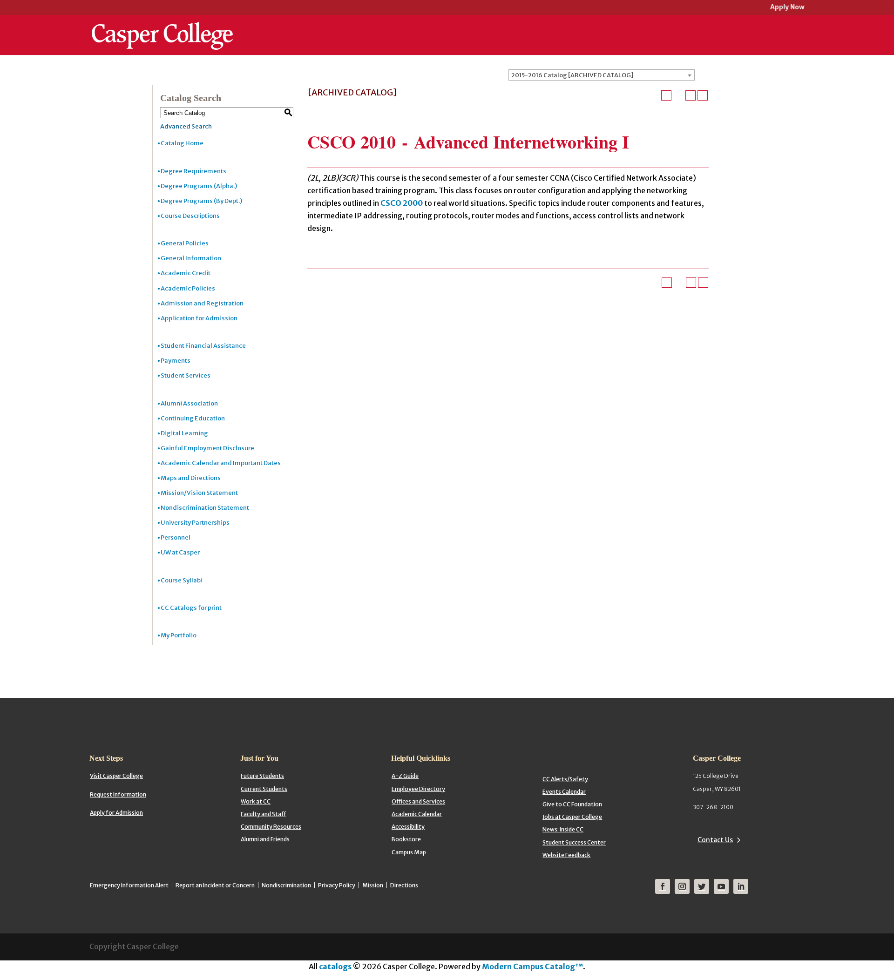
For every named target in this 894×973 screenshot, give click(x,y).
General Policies (185, 243)
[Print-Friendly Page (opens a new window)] (690, 95)
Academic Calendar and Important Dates (221, 463)
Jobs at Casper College (572, 816)
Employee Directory (418, 788)
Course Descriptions (190, 216)
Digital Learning (184, 433)
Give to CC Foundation (572, 804)
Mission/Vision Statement (199, 493)
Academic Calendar (417, 814)
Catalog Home (182, 143)
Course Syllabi (182, 580)
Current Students (264, 788)
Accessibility (408, 826)
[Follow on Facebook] (662, 886)
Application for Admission (199, 318)
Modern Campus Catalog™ (532, 966)
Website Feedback (566, 854)
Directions (404, 885)
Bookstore (406, 839)
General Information (191, 258)
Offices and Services (418, 801)
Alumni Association (189, 403)
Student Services (185, 375)
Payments (175, 361)
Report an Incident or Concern (215, 885)
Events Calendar (564, 791)
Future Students (262, 775)
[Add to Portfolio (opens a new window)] (666, 95)
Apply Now (787, 7)
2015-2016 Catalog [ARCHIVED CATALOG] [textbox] (572, 75)
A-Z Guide (405, 775)
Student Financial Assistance (203, 346)
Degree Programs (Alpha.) (199, 186)
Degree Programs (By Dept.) (201, 201)
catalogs (335, 966)
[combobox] (601, 75)
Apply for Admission (116, 812)
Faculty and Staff (263, 814)
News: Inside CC (562, 829)
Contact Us (715, 840)
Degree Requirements (193, 171)
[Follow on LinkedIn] (740, 886)
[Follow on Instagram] (682, 886)
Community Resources (271, 826)
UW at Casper (180, 552)
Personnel (175, 537)
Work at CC (256, 801)
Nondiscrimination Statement (205, 508)
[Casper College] (162, 27)
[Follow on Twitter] (701, 886)
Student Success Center (574, 842)
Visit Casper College (116, 775)
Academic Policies (188, 288)
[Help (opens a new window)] (703, 95)
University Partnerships (195, 523)
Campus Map (409, 852)
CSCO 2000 (401, 203)
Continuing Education (193, 418)
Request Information (118, 794)
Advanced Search (186, 126)
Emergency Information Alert (129, 885)
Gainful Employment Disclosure (207, 448)
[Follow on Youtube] (721, 886)
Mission (372, 885)
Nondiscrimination (286, 885)
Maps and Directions (191, 478)
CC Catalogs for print (191, 608)
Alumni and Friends (265, 839)
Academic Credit (185, 273)
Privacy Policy (336, 885)
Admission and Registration (202, 303)
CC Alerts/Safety (565, 779)
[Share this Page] (678, 95)
